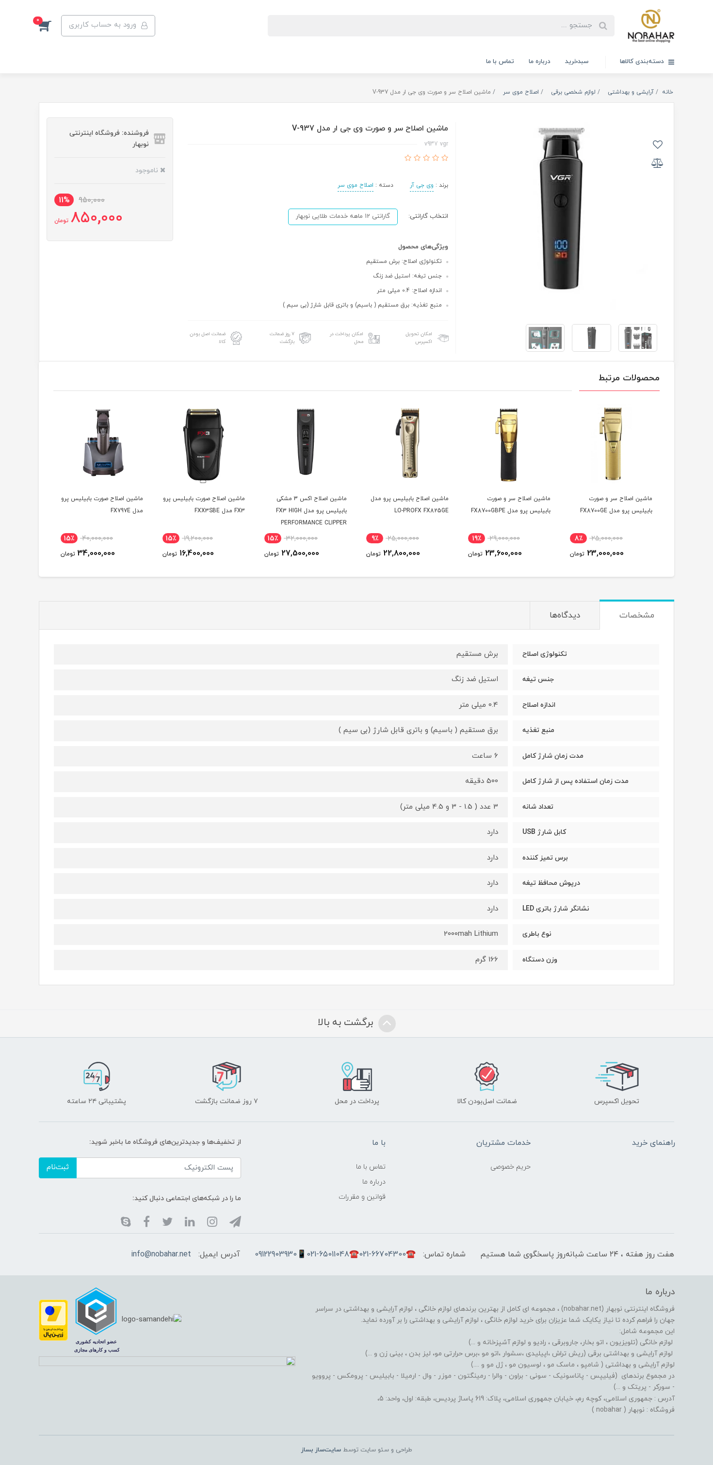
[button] (50, 25)
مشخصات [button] (636, 615)
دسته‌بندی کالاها (643, 61)
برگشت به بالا (347, 1022)
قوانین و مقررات (362, 1197)
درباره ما (540, 61)
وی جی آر (422, 185)
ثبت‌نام (58, 1167)
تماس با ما (500, 61)
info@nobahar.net (161, 1254)
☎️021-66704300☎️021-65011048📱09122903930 (335, 1254)
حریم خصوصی (510, 1167)
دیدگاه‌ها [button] (565, 615)
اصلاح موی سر (355, 185)
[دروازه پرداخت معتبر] (53, 1319)
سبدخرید (576, 61)
